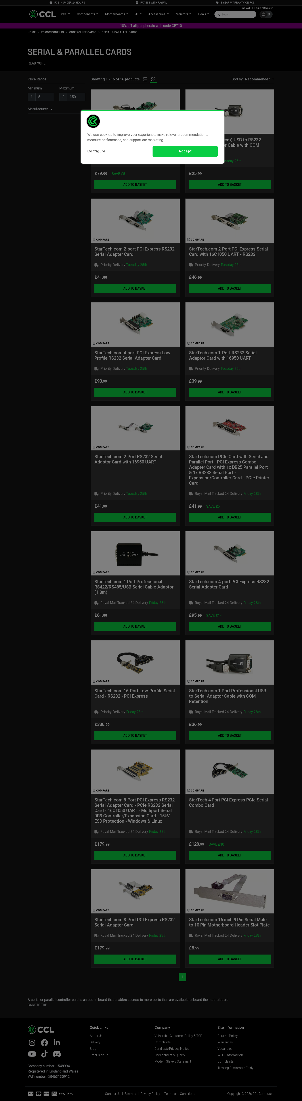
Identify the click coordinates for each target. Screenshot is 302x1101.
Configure (96, 151)
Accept (185, 151)
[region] (152, 136)
